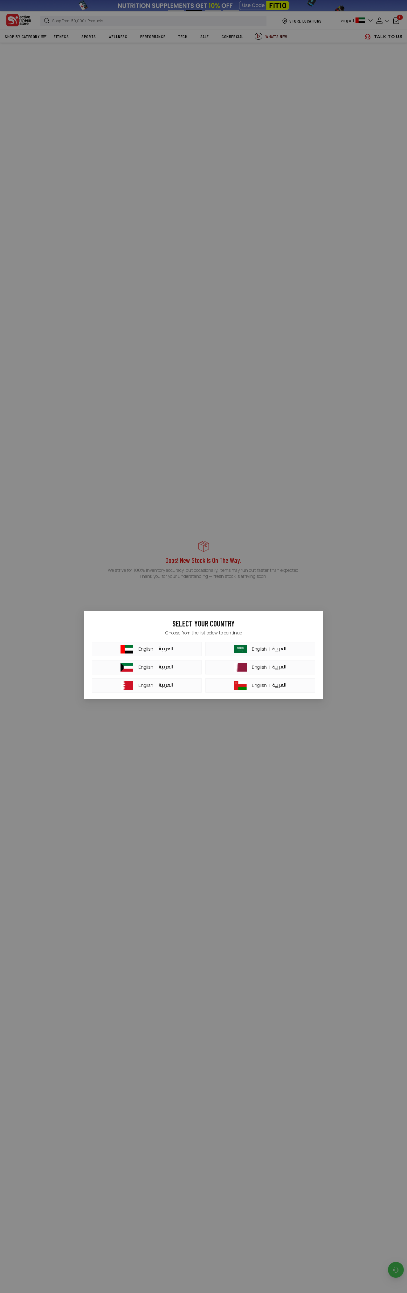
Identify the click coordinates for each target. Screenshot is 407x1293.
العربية (166, 649)
